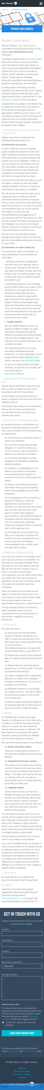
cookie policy (4, 1086)
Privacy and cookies (22, 1071)
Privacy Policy (13, 1051)
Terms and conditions (22, 1074)
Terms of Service (30, 1051)
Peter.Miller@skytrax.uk (12, 898)
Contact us (22, 1077)
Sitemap (22, 1068)
